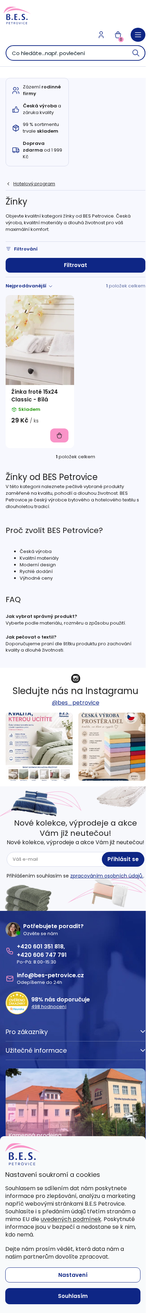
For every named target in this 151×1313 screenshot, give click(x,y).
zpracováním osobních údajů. (106, 875)
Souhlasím (73, 1296)
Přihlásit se (123, 859)
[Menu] (138, 35)
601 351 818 (48, 946)
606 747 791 (50, 955)
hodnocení (48, 1007)
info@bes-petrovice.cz (50, 975)
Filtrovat (75, 265)
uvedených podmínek (71, 1219)
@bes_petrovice (75, 703)
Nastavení (72, 1275)
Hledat (136, 53)
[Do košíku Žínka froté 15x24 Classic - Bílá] (59, 435)
